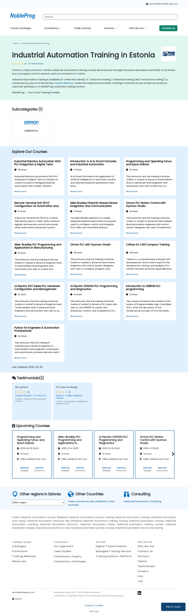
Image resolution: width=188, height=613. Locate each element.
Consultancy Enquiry (68, 556)
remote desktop (63, 83)
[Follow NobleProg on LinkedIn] (139, 592)
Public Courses (82, 28)
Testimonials (146, 566)
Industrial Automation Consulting (142, 501)
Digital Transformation (111, 546)
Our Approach (63, 546)
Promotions (20, 551)
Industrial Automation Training (35, 43)
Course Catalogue (20, 28)
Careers (143, 571)
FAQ (140, 576)
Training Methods (24, 556)
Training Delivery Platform (114, 556)
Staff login (94, 611)
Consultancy (51, 28)
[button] (172, 454)
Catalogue (19, 546)
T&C (140, 581)
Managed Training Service (113, 551)
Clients (142, 561)
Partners (144, 556)
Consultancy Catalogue (70, 561)
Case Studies (62, 551)
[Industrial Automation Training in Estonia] (25, 15)
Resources (19, 561)
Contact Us (168, 28)
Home (16, 43)
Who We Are (136, 28)
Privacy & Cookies (94, 605)
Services (109, 28)
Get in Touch (173, 606)
